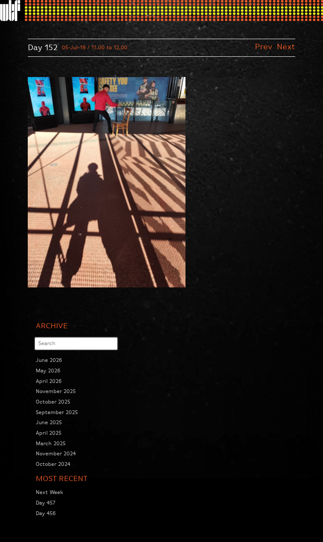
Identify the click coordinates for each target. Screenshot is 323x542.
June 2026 (49, 360)
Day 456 (46, 513)
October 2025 (53, 402)
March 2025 (51, 443)
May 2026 (48, 371)
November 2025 (56, 391)
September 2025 (57, 412)
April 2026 (49, 381)
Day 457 (46, 503)
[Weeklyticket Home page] (12, 10)
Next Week (49, 492)
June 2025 (49, 422)
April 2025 (48, 433)
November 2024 (56, 454)
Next (286, 47)
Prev (265, 47)
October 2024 (53, 464)
